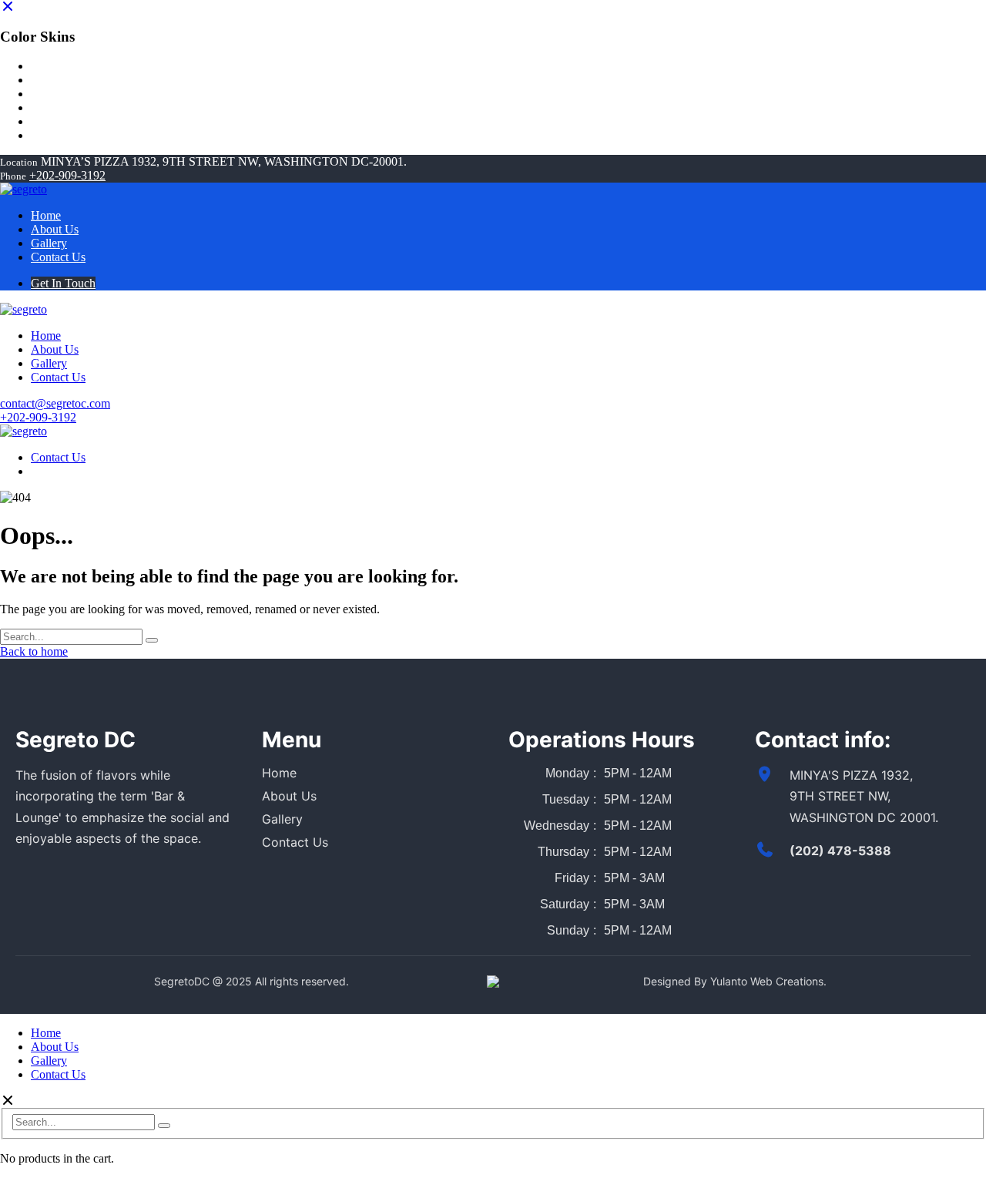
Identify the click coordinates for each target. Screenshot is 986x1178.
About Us (289, 796)
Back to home (34, 651)
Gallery (282, 819)
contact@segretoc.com (55, 403)
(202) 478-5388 (840, 850)
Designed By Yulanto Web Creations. (735, 981)
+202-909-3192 (67, 175)
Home (279, 772)
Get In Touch (63, 283)
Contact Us (58, 457)
